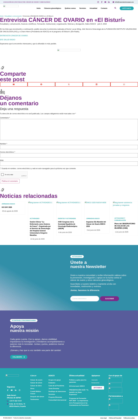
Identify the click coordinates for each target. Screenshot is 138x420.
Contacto (104, 8)
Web (1, 160)
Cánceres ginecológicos (52, 8)
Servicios (82, 8)
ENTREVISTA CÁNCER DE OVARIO (14, 36)
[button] (14, 84)
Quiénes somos (70, 8)
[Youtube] (12, 390)
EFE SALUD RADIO (7, 40)
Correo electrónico (7, 152)
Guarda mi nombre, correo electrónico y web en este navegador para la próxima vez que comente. (39, 168)
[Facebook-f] (8, 390)
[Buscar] (115, 8)
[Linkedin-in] (15, 390)
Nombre (3, 144)
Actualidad (93, 8)
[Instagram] (19, 390)
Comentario (5, 118)
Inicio (39, 8)
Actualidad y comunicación (13, 16)
